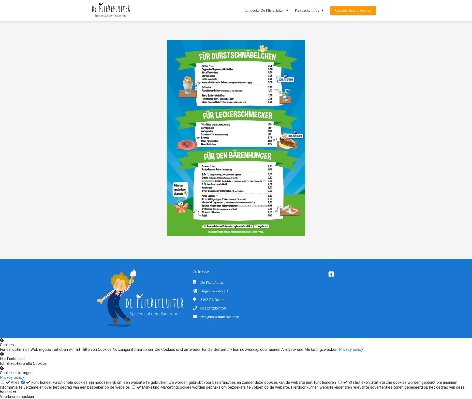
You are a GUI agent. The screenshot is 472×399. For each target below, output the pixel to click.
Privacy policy (351, 349)
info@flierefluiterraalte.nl (219, 317)
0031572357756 (213, 308)
